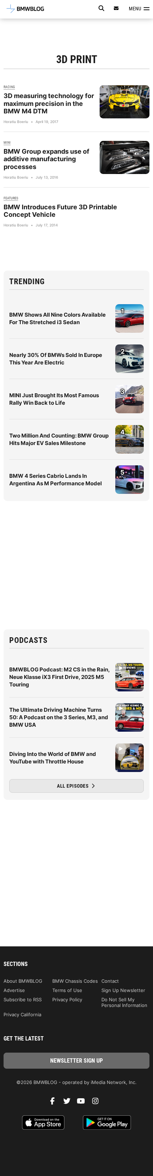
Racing (9, 87)
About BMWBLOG (23, 981)
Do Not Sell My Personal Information (124, 1002)
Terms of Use (67, 990)
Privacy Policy (67, 999)
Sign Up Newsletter (123, 990)
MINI (7, 142)
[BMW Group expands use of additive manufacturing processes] (124, 157)
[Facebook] (55, 1103)
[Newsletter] (116, 8)
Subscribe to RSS (23, 999)
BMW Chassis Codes (75, 981)
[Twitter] (69, 1103)
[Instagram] (98, 1103)
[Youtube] (83, 1103)
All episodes (73, 786)
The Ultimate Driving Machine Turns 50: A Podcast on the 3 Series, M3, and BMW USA (58, 717)
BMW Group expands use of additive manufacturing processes (46, 159)
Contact (110, 981)
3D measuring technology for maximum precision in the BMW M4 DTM (49, 103)
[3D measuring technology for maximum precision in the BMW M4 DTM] (124, 101)
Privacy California (22, 1014)
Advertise (14, 990)
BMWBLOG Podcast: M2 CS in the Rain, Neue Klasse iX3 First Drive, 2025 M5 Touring (59, 677)
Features (11, 198)
